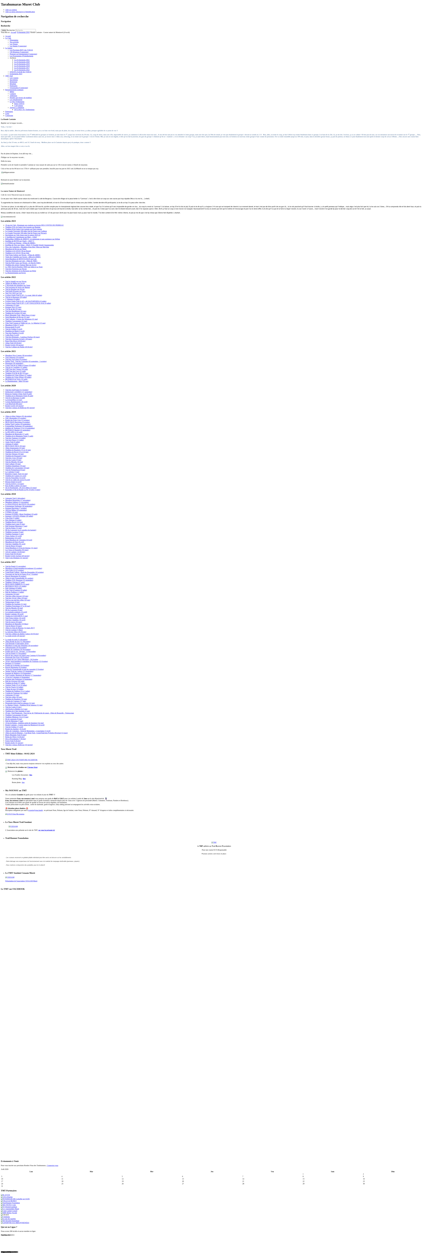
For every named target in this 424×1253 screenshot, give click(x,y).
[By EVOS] (5, 1195)
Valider (4, 30)
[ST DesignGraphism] (9, 1207)
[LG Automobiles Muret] (10, 1209)
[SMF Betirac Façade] (9, 1213)
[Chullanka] (5, 1217)
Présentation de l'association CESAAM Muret (21, 881)
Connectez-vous (52, 1165)
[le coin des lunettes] (8, 1219)
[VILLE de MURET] (9, 1201)
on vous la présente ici (46, 830)
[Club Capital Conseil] (9, 1211)
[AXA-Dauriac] (7, 1197)
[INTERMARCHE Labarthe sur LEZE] (15, 1199)
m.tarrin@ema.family (35, 810)
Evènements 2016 (23, 32)
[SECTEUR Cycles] (8, 1205)
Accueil (13, 32)
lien (30, 775)
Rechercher (11, 30)
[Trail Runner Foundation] (10, 1203)
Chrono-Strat (32, 767)
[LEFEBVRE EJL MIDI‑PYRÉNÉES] (15, 1223)
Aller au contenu (11, 10)
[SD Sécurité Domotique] (10, 1221)
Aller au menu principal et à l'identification (20, 12)
